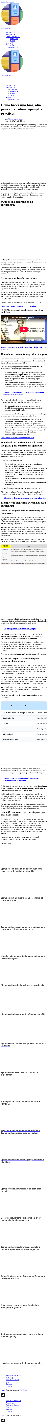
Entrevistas (14, 39)
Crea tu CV (10, 43)
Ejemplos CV (10, 35)
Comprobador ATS (12, 47)
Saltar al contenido (7, 2)
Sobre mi (9, 1384)
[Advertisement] (24, 156)
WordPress (23, 1390)
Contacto (9, 1386)
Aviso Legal (10, 1378)
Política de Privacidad (13, 1375)
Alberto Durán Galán (15, 119)
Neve (3, 1390)
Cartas (12, 41)
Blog (7, 1382)
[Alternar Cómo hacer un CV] (40, 89)
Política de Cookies (12, 1380)
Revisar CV (10, 45)
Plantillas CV (10, 32)
